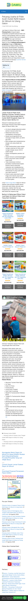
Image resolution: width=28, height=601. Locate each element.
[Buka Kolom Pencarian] (26, 11)
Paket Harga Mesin (11, 182)
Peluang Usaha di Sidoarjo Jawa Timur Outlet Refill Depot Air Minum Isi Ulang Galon (12, 534)
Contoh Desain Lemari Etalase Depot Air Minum (12, 465)
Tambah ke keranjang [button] (8, 226)
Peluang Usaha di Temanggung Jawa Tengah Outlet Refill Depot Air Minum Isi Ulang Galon (13, 512)
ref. (6, 417)
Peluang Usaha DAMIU (10, 433)
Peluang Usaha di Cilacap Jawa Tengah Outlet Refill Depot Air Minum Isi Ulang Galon (13, 437)
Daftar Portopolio (6, 90)
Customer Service (21, 59)
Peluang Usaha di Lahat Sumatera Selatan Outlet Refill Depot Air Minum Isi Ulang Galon (13, 518)
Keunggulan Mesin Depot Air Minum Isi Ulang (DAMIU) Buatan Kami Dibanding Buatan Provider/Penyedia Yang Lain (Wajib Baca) (13, 456)
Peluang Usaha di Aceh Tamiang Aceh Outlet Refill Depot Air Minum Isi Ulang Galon (12, 540)
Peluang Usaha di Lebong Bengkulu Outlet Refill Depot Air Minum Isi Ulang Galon (12, 443)
